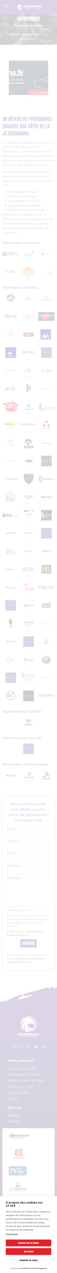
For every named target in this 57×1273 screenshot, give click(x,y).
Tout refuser (28, 1251)
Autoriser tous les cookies (28, 1243)
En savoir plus (12, 1234)
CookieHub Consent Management (33, 1268)
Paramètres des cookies (28, 1260)
